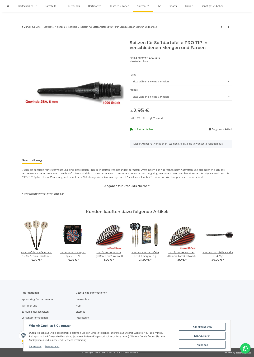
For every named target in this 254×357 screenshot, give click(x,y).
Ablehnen (202, 344)
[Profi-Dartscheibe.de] (8, 6)
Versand (158, 118)
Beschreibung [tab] (32, 160)
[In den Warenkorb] (24, 38)
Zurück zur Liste (32, 26)
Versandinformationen (35, 317)
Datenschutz (52, 346)
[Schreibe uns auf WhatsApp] (245, 348)
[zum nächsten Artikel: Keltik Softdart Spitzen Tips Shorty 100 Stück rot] (228, 27)
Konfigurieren (202, 335)
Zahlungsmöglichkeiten (35, 311)
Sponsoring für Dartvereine (37, 299)
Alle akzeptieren (202, 326)
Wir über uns (29, 305)
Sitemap (80, 311)
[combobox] (181, 81)
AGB (78, 305)
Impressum (35, 346)
